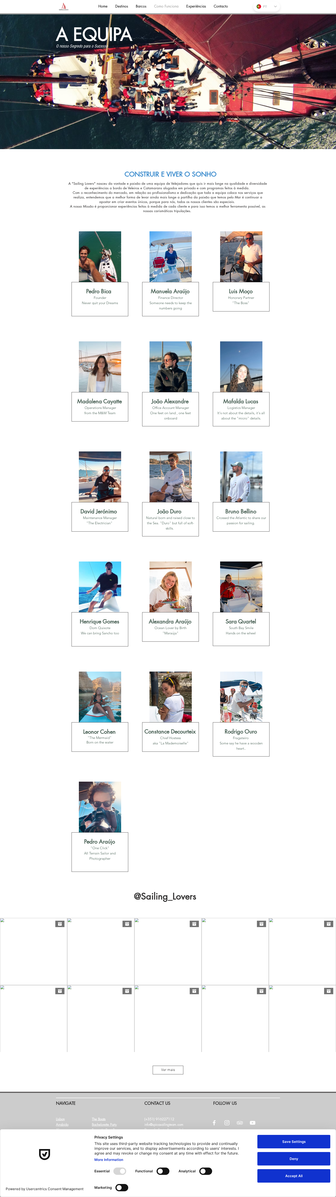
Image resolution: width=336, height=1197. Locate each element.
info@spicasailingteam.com (163, 1124)
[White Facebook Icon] (214, 1122)
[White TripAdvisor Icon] (239, 1122)
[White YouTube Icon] (252, 1122)
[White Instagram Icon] (227, 1122)
